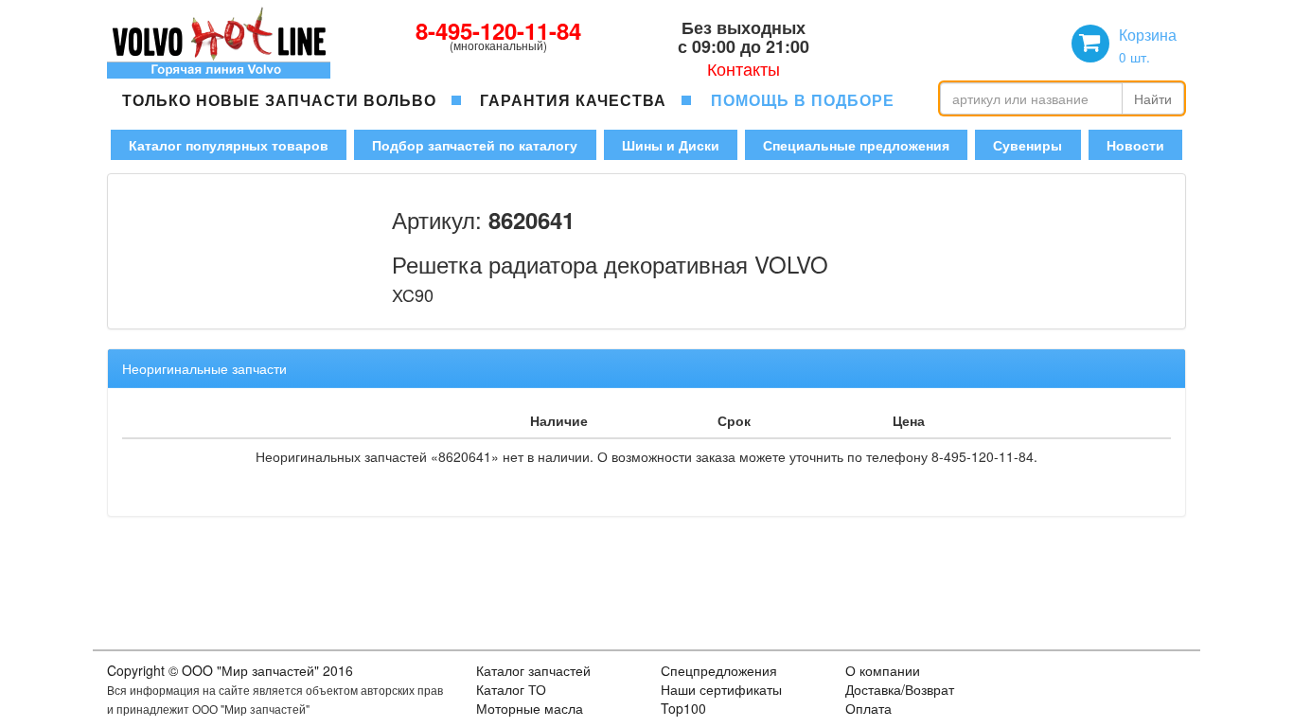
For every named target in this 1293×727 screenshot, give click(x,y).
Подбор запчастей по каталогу (474, 144)
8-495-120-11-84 (498, 30)
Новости (1135, 144)
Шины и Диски (670, 144)
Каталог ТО (511, 689)
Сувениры (1027, 144)
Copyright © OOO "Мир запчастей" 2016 (230, 670)
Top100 (683, 708)
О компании (882, 670)
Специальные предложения (856, 144)
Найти (1153, 98)
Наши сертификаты (721, 689)
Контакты (743, 68)
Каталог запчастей (533, 670)
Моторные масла (529, 708)
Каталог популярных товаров (228, 144)
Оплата (868, 708)
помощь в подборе (802, 100)
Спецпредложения (719, 670)
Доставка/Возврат (899, 689)
